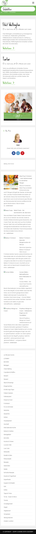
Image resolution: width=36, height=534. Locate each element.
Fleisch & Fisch (8, 400)
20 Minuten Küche (9, 355)
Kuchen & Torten (9, 441)
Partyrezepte (7, 458)
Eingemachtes (8, 386)
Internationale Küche (10, 427)
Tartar (6, 59)
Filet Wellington (11, 24)
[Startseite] (1, 12)
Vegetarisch (7, 510)
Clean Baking (8, 369)
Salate (5, 469)
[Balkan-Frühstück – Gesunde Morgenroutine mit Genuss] (11, 244)
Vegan (5, 507)
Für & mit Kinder (8, 407)
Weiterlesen (9, 48)
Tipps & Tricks (8, 493)
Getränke (6, 410)
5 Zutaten (6, 358)
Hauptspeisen (8, 420)
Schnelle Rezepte (9, 472)
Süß (5, 486)
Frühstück (7, 403)
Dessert (6, 375)
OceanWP (30, 531)
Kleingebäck (7, 434)
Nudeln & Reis (8, 455)
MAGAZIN (6, 452)
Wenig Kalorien (8, 517)
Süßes (5, 490)
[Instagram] (18, 153)
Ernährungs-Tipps (9, 389)
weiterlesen (9, 205)
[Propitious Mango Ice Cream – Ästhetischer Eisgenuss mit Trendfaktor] (11, 314)
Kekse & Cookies (8, 431)
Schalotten (12, 12)
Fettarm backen (8, 393)
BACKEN (6, 362)
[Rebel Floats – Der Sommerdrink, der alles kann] (8, 210)
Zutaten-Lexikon (8, 521)
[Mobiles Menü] (33, 3)
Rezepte (6, 462)
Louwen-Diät (7, 445)
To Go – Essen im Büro (10, 496)
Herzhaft (6, 424)
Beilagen (6, 365)
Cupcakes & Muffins (9, 372)
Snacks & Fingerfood (10, 476)
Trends (6, 500)
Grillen (6, 417)
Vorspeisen (7, 514)
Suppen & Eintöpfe (9, 483)
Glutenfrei (7, 413)
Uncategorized (8, 503)
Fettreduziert (7, 396)
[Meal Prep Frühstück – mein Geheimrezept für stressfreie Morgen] (11, 182)
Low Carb (6, 448)
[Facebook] (14, 153)
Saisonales (7, 465)
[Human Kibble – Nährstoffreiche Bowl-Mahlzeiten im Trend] (11, 278)
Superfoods (7, 479)
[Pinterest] (22, 153)
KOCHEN (6, 438)
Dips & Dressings (8, 382)
